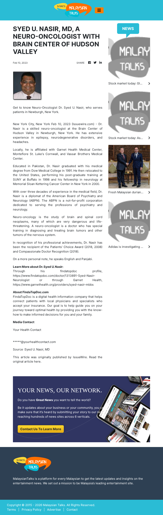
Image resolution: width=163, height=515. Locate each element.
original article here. (27, 361)
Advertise (54, 509)
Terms (11, 509)
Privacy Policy (31, 509)
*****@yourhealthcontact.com (34, 342)
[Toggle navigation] (99, 10)
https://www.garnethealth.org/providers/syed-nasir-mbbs (53, 284)
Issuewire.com (83, 124)
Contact (72, 509)
